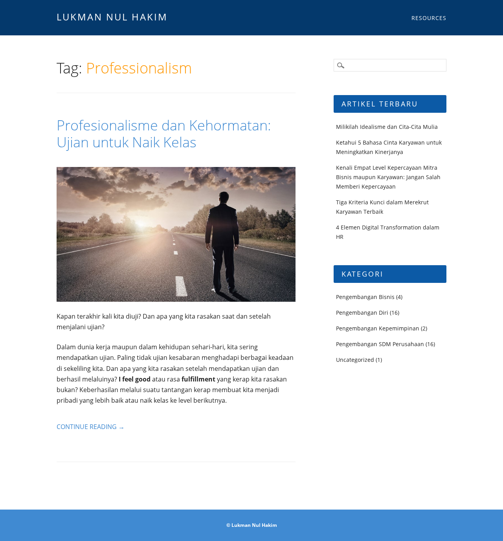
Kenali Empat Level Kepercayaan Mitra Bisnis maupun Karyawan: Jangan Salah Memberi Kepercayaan (388, 177)
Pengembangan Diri (362, 312)
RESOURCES (428, 18)
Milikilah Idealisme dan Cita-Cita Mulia (387, 126)
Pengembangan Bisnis (365, 297)
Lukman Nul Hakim (112, 16)
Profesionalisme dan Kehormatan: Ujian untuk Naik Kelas (164, 134)
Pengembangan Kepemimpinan (377, 328)
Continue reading (91, 426)
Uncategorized (355, 359)
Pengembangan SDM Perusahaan (380, 344)
